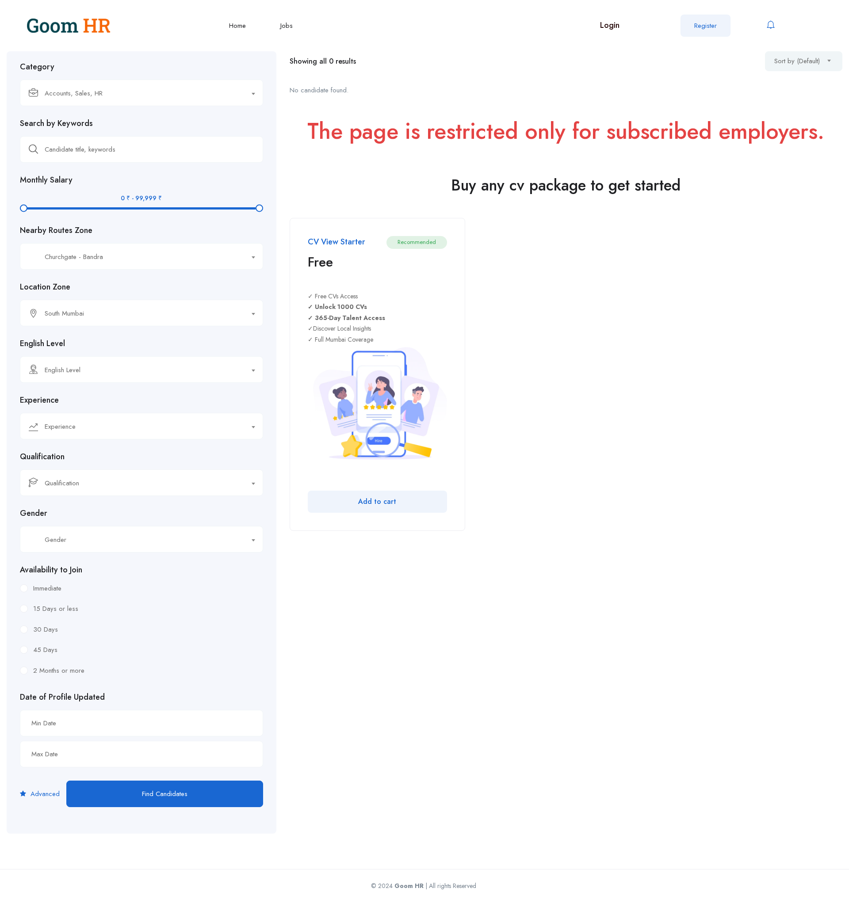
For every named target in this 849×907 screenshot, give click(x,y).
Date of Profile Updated (62, 697)
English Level (42, 343)
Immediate (47, 588)
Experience (39, 400)
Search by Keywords (56, 123)
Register (705, 25)
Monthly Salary (46, 180)
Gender (33, 513)
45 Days (45, 650)
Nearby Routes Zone (56, 230)
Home (237, 25)
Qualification (42, 457)
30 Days (45, 629)
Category (37, 67)
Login (610, 25)
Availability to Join (51, 570)
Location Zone (45, 287)
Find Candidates (164, 794)
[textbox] (136, 93)
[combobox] (141, 93)
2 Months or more (58, 670)
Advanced (44, 794)
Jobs (286, 25)
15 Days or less (55, 609)
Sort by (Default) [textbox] (797, 61)
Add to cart (377, 501)
